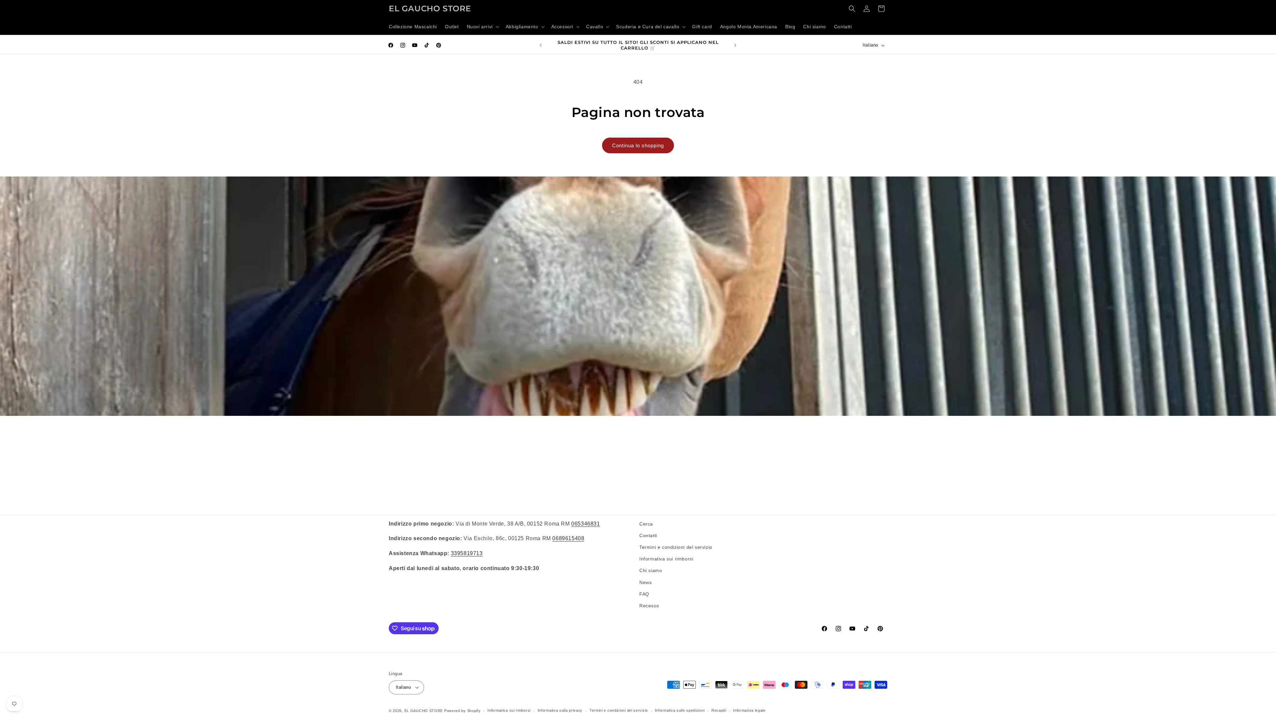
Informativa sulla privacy (560, 710)
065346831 (585, 524)
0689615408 (568, 538)
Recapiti (718, 710)
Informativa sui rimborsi (666, 558)
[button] (482, 27)
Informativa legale (749, 710)
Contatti (648, 535)
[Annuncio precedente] (540, 45)
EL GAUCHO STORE (423, 711)
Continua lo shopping (638, 145)
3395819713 (467, 553)
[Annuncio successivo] (735, 45)
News (645, 582)
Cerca (646, 524)
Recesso (649, 605)
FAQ (644, 594)
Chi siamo (650, 570)
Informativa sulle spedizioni (680, 710)
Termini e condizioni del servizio (675, 547)
